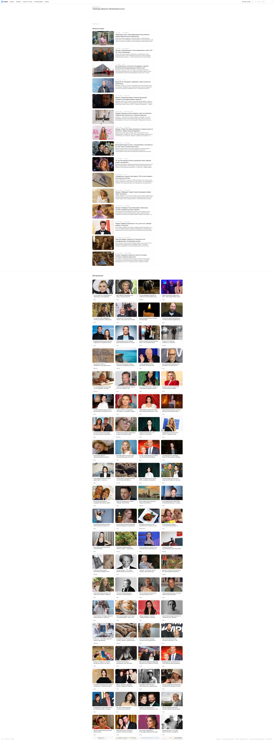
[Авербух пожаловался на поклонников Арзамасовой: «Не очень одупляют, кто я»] (149, 702)
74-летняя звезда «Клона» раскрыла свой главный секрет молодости (133, 161)
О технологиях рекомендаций (227, 738)
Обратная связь (269, 738)
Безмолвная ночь (96, 7)
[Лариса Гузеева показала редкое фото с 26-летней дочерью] (149, 336)
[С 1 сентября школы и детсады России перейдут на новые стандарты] (103, 382)
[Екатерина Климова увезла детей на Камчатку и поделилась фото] (103, 679)
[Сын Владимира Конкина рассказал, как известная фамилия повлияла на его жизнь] (149, 359)
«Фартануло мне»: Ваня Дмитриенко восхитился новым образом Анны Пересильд (132, 35)
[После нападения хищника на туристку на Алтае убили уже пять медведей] (149, 290)
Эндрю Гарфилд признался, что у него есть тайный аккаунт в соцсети (133, 224)
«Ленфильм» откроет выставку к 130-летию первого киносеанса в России (133, 177)
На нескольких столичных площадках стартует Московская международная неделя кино (132, 67)
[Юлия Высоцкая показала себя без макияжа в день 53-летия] (126, 450)
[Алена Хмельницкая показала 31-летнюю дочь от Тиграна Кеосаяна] (172, 611)
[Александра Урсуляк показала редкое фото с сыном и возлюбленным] (103, 473)
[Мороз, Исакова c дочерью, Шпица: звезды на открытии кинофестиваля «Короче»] (126, 679)
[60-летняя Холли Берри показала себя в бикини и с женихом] (103, 611)
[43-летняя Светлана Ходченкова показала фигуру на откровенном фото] (126, 519)
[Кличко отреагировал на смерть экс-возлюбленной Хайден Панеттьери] (149, 450)
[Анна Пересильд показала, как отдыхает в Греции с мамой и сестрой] (103, 588)
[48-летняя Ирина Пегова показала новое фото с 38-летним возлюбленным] (172, 634)
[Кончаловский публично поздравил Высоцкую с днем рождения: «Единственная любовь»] (103, 496)
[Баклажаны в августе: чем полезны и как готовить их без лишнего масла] (149, 519)
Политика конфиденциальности (241, 738)
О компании (6, 738)
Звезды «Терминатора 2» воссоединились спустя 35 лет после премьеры (133, 51)
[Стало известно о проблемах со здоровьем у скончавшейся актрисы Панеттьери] (103, 290)
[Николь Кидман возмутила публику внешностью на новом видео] (172, 702)
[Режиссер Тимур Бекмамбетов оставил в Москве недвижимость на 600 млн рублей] (172, 313)
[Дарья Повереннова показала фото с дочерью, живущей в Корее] (149, 473)
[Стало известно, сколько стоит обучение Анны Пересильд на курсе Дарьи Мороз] (149, 542)
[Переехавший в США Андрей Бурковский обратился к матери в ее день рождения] (126, 336)
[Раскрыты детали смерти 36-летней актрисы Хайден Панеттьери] (172, 382)
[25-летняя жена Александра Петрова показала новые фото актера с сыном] (103, 428)
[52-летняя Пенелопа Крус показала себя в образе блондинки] (126, 702)
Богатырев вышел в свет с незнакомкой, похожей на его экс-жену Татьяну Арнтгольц (134, 146)
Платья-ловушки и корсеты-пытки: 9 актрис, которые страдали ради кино (131, 256)
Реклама (12, 738)
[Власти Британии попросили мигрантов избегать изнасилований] (149, 496)
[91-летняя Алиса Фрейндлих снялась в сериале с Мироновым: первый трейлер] (103, 313)
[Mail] (2, 1)
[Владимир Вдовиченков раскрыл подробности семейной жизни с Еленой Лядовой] (103, 336)
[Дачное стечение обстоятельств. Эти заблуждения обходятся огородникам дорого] (172, 565)
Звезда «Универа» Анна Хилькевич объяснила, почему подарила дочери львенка (131, 208)
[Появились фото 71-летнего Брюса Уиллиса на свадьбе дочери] (172, 725)
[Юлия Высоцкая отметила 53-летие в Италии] (103, 542)
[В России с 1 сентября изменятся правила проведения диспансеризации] (103, 634)
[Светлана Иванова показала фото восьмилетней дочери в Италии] (172, 679)
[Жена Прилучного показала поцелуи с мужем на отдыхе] (126, 725)
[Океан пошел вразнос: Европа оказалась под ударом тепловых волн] (126, 359)
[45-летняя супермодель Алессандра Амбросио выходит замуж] (149, 725)
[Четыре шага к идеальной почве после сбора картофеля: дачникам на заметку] (126, 473)
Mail (2, 738)
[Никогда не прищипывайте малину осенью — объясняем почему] (126, 542)
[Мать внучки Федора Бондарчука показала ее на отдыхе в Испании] (149, 657)
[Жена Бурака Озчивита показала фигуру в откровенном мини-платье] (172, 405)
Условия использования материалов (257, 738)
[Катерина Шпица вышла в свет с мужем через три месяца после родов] (103, 405)
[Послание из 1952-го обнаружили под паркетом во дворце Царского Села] (103, 359)
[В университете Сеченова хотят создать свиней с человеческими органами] (126, 634)
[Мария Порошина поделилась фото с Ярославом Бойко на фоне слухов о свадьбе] (172, 290)
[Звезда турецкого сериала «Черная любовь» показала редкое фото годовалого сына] (149, 611)
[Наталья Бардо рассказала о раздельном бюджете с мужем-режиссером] (172, 473)
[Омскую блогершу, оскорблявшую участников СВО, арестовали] (172, 542)
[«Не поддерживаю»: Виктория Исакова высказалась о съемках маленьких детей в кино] (172, 496)
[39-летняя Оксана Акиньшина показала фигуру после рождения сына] (149, 588)
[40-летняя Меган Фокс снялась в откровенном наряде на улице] (149, 382)
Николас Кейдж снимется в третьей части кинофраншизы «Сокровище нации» (130, 240)
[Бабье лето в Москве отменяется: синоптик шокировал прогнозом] (172, 336)
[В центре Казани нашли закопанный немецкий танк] (103, 565)
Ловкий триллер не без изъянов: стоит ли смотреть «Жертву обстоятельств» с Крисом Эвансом (133, 114)
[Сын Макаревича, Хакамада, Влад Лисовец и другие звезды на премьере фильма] (172, 450)
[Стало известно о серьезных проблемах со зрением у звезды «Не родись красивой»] (126, 405)
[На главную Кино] (5, 1)
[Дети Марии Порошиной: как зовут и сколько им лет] (126, 290)
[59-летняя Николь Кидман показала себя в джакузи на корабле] (149, 634)
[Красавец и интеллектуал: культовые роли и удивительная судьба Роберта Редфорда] (149, 679)
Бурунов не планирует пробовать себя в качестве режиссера (133, 83)
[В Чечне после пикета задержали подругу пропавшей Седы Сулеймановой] (126, 428)
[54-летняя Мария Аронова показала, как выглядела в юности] (126, 588)
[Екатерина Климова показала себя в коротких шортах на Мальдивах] (103, 519)
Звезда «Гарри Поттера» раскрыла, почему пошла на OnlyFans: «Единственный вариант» (134, 130)
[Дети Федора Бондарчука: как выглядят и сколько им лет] (172, 359)
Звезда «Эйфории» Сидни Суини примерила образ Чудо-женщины (133, 193)
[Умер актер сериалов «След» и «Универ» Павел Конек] (126, 496)
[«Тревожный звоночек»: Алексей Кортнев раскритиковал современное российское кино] (172, 588)
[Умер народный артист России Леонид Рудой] (149, 313)
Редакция (218, 738)
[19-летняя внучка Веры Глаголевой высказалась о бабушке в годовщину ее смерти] (172, 519)
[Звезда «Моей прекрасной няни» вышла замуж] (103, 725)
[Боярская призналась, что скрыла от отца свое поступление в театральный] (149, 428)
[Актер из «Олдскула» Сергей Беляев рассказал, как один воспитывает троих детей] (103, 657)
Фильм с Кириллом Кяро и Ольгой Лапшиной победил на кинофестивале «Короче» (131, 98)
